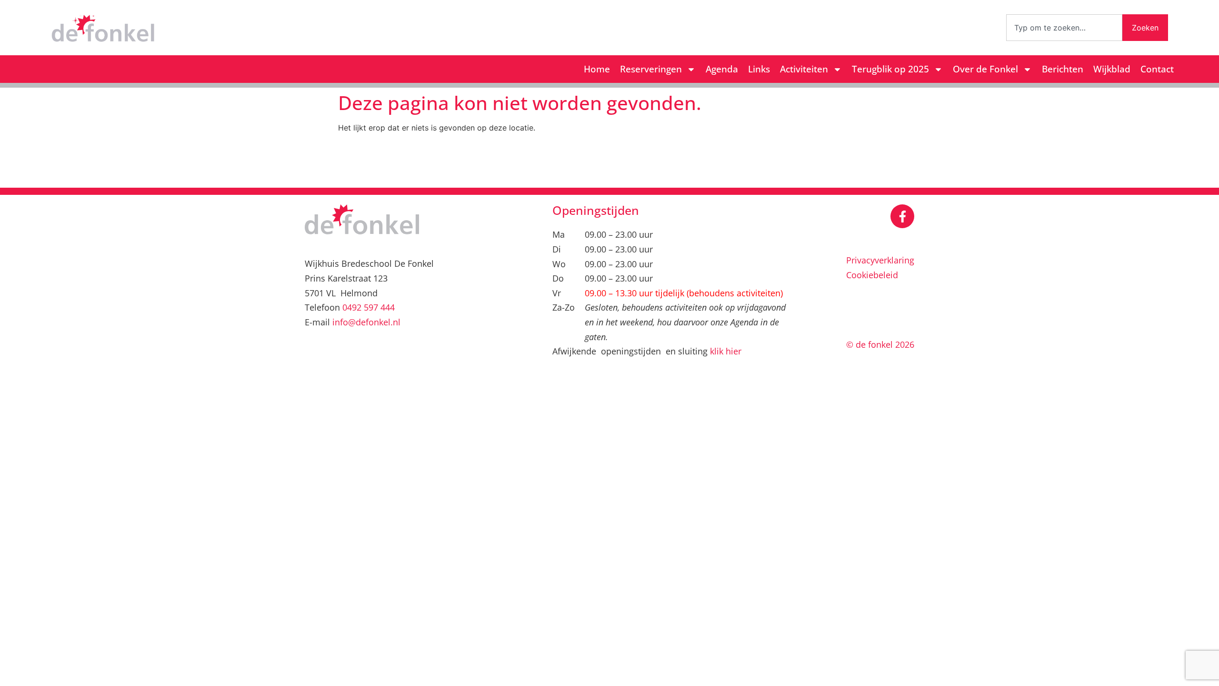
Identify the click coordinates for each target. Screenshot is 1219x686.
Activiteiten (804, 69)
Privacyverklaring (880, 260)
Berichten (1062, 69)
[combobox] (1064, 27)
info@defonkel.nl (366, 322)
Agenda (722, 69)
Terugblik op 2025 (890, 69)
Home (597, 69)
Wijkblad (1111, 69)
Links (759, 69)
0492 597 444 (368, 307)
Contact (1157, 69)
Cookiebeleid (872, 275)
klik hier (725, 351)
